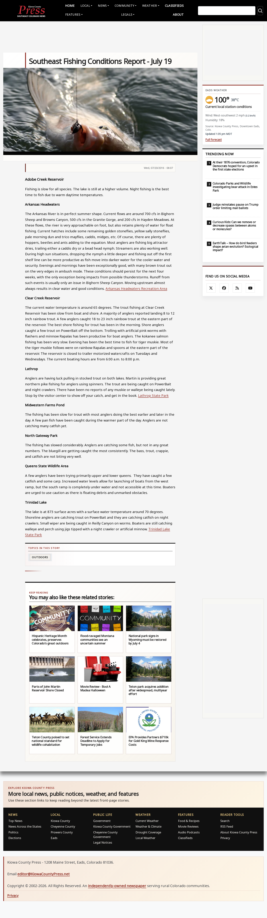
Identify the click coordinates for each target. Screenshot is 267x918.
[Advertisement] (233, 447)
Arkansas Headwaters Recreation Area (136, 288)
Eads (54, 838)
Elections (14, 838)
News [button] (102, 5)
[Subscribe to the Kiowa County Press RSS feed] (237, 288)
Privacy (225, 838)
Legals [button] (126, 14)
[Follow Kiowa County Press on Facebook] (224, 288)
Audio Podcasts (189, 832)
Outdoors (40, 557)
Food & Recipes (188, 821)
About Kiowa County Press (238, 832)
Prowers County (62, 832)
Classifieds (174, 5)
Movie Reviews (188, 826)
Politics (13, 832)
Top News (15, 821)
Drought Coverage (148, 832)
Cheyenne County (63, 826)
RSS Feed (226, 826)
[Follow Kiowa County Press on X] (211, 288)
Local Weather (145, 838)
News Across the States (24, 826)
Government (102, 821)
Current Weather (147, 821)
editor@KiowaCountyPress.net (43, 873)
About (178, 14)
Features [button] (72, 14)
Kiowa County (60, 821)
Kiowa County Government (112, 826)
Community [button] (124, 5)
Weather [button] (149, 5)
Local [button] (85, 5)
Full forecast (213, 140)
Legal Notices (102, 842)
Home (70, 5)
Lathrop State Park (153, 395)
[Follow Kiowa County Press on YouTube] (250, 288)
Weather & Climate (148, 826)
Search (225, 821)
